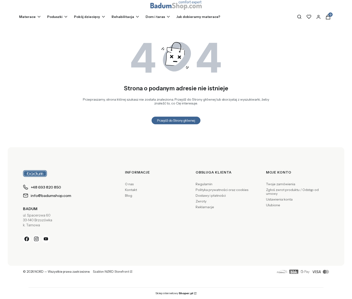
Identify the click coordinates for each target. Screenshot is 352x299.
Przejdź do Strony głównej (176, 120)
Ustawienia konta (279, 199)
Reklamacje (205, 207)
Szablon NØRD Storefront (111, 271)
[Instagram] (36, 239)
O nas (129, 184)
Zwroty (201, 201)
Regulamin (204, 184)
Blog (128, 195)
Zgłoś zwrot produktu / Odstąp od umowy (292, 192)
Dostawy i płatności (211, 195)
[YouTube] (46, 239)
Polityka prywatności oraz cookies (222, 190)
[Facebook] (27, 239)
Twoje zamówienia (280, 184)
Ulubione (273, 205)
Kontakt (131, 190)
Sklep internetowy (174, 293)
